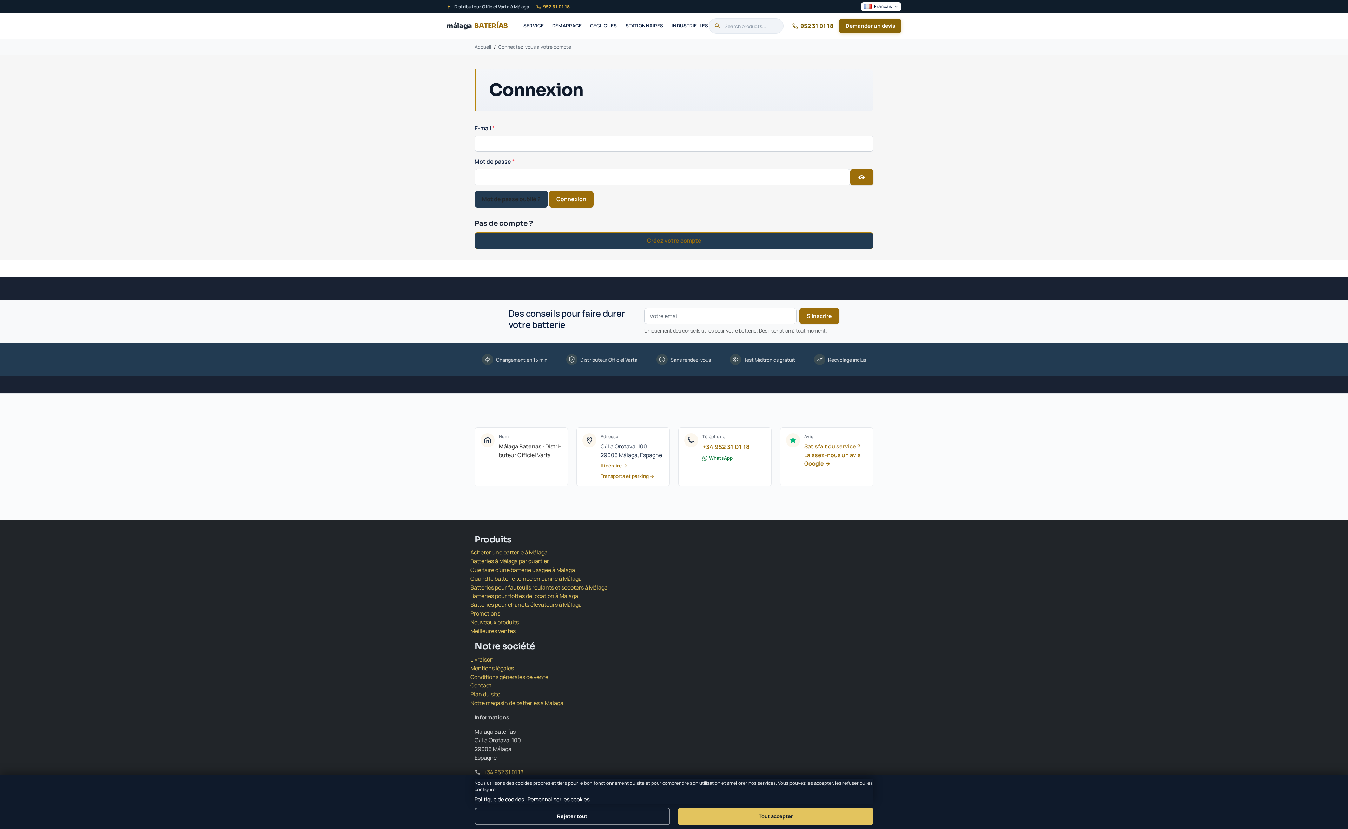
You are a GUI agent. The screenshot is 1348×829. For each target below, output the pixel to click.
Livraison (482, 659)
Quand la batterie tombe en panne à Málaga (526, 579)
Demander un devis (870, 25)
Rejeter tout (572, 816)
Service (533, 25)
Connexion (571, 199)
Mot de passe (493, 161)
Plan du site (485, 694)
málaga (477, 25)
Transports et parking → (627, 476)
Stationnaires (644, 25)
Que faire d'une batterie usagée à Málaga (522, 570)
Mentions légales (492, 668)
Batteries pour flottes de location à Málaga (524, 596)
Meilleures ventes (493, 631)
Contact (480, 685)
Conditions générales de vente (509, 677)
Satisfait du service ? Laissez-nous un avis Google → (832, 455)
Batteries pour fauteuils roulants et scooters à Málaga (539, 587)
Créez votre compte (674, 240)
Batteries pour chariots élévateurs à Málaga (526, 604)
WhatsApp (721, 458)
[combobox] (746, 26)
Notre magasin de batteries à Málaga (516, 703)
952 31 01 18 (556, 7)
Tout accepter (776, 816)
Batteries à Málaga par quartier (509, 561)
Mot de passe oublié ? (511, 199)
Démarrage (567, 25)
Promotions (485, 613)
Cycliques (603, 25)
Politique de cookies (499, 799)
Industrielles (690, 25)
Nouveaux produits (494, 622)
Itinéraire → (614, 465)
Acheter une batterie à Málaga (509, 552)
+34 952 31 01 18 (726, 446)
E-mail (483, 128)
